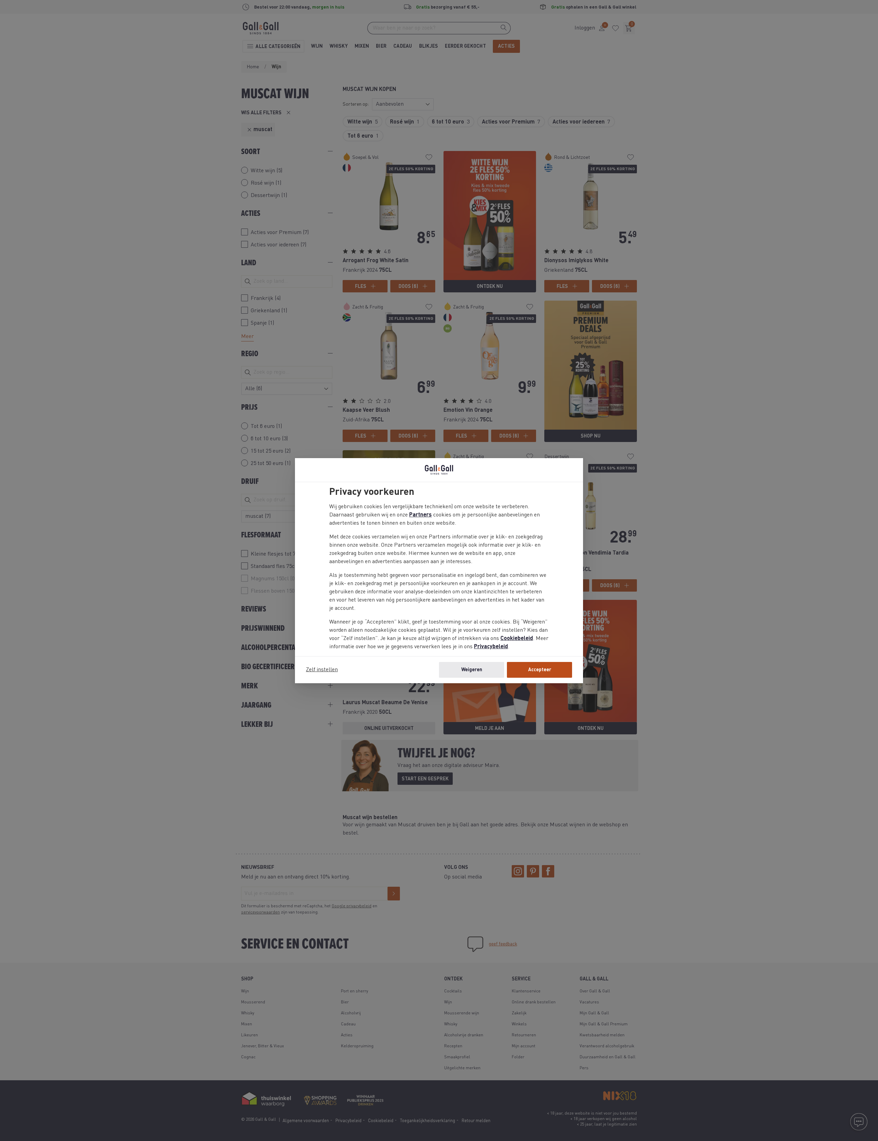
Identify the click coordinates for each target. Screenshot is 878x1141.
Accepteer (539, 669)
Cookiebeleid (516, 638)
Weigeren (471, 669)
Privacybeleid (491, 647)
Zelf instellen (322, 670)
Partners (420, 515)
